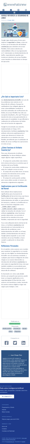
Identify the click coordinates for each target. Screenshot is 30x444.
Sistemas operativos (15, 323)
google (24, 328)
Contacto (4, 428)
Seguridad (17, 331)
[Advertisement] (15, 79)
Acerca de (4, 426)
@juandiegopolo (6, 375)
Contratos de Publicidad (8, 431)
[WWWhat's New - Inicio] (15, 4)
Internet (4, 409)
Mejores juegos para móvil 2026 (10, 419)
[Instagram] (26, 10)
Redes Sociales (6, 412)
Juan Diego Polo (16, 355)
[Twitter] (4, 10)
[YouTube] (19, 10)
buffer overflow (7, 328)
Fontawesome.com (10, 441)
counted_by (17, 328)
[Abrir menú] (15, 12)
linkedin (13, 375)
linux (11, 331)
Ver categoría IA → (7, 396)
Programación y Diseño (8, 407)
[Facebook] (11, 10)
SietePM (23, 441)
